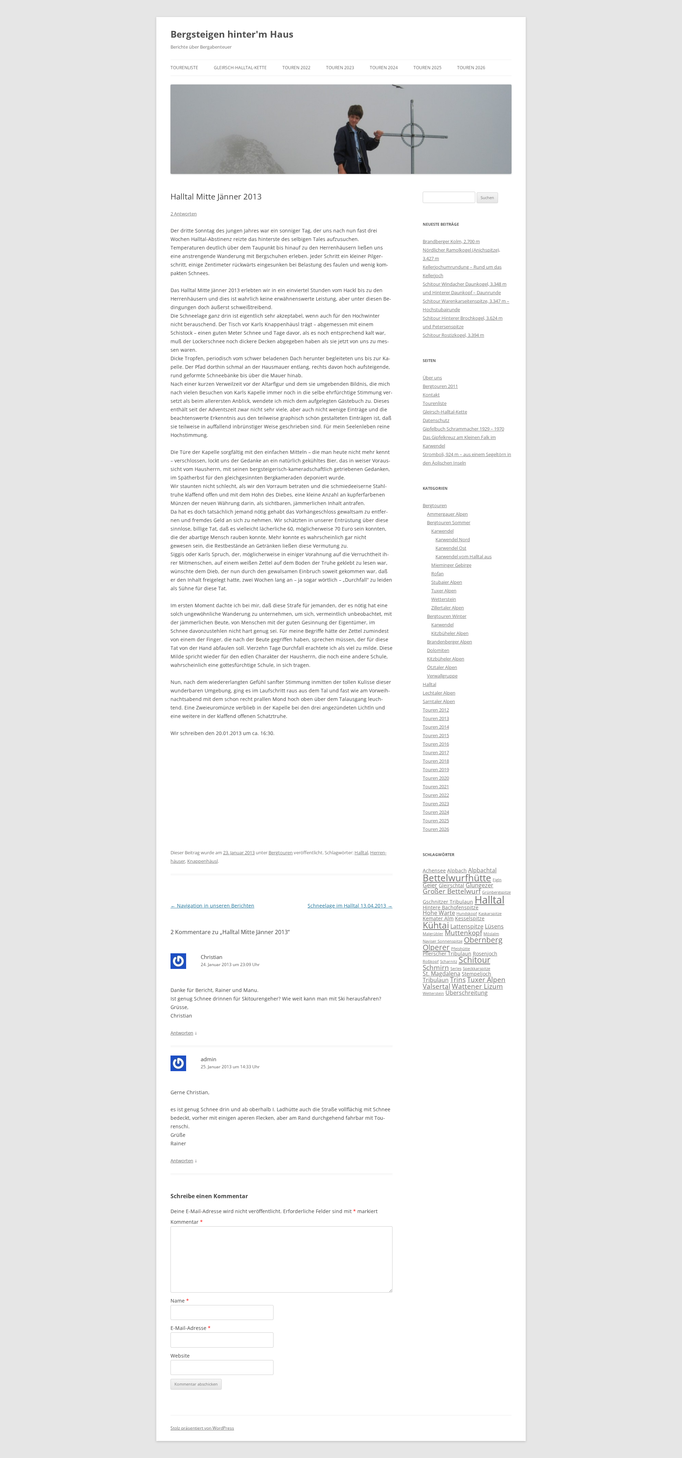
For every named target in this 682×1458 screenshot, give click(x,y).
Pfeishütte (460, 948)
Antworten (181, 1033)
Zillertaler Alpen (447, 607)
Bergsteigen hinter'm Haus (231, 34)
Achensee (434, 870)
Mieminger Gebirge (451, 565)
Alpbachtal (482, 870)
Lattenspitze (466, 926)
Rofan (437, 573)
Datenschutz (436, 420)
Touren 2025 (427, 68)
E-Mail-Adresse (190, 1328)
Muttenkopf (463, 932)
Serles (455, 968)
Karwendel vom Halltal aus (463, 556)
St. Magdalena (441, 973)
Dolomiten (438, 650)
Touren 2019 (436, 769)
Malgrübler (433, 933)
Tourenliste (184, 68)
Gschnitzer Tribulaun (448, 901)
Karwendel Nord (452, 539)
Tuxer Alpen (443, 590)
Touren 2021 (436, 786)
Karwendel (442, 531)
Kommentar (186, 1221)
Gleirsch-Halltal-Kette (240, 68)
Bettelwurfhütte (457, 877)
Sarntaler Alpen (439, 701)
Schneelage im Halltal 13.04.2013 (350, 905)
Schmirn (436, 967)
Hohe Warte (439, 913)
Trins (458, 979)
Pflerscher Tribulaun (447, 953)
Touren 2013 (436, 718)
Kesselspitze (470, 918)
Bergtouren (281, 852)
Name (179, 1300)
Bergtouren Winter (446, 616)
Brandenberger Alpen (449, 641)
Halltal (361, 852)
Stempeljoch (476, 973)
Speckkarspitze (476, 968)
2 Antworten (183, 213)
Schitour (474, 959)
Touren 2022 (296, 68)
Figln (497, 879)
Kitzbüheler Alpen (450, 633)
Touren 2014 (436, 727)
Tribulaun (436, 980)
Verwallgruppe (442, 676)
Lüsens (494, 926)
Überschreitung (466, 993)
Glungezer (479, 885)
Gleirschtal (451, 885)
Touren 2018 (436, 761)
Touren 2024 (384, 68)
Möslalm (491, 933)
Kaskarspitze (490, 913)
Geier (430, 885)
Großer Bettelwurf (452, 891)
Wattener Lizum (477, 986)
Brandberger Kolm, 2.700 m (451, 241)
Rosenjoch (485, 953)
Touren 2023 (340, 68)
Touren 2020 (436, 778)
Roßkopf (431, 961)
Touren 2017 (436, 752)
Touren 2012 (436, 710)
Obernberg (483, 940)
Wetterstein (443, 599)
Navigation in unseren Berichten (212, 905)
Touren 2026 (471, 68)
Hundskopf (466, 913)
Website (180, 1355)
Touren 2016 (436, 744)
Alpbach (457, 870)
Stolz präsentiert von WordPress (202, 1428)
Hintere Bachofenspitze (450, 907)
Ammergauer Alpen (447, 514)
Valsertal (436, 986)
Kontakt (431, 394)
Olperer (436, 947)
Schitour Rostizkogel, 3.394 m (453, 335)
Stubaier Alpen (446, 582)
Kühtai (436, 925)
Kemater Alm (438, 918)
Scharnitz (448, 961)
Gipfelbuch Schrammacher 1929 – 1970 (463, 429)
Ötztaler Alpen (442, 667)
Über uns (432, 377)
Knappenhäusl (202, 861)
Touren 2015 (436, 735)
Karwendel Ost (450, 548)
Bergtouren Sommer (448, 522)
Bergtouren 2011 (440, 386)
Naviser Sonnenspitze (442, 941)
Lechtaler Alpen (439, 693)
